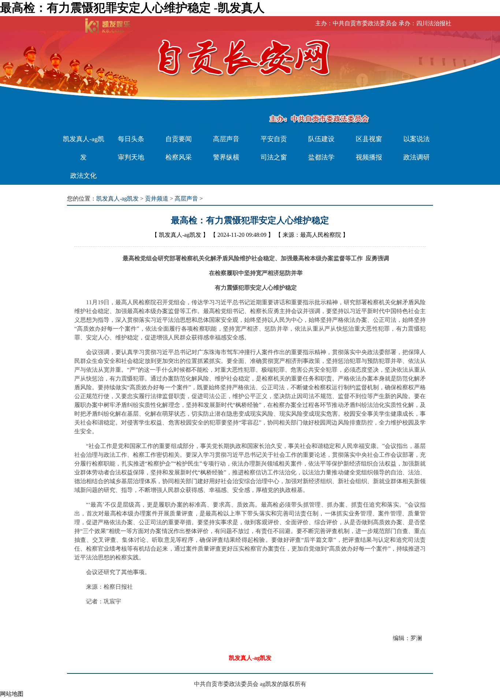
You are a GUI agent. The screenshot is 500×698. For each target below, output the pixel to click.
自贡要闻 (178, 139)
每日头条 (131, 139)
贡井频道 (156, 198)
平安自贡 (274, 139)
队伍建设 (321, 139)
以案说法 (416, 139)
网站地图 (11, 694)
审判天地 (131, 157)
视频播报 (369, 157)
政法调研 (416, 157)
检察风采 (178, 157)
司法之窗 (274, 157)
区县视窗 (369, 139)
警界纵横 (226, 157)
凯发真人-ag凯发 (83, 148)
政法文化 (83, 175)
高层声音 (226, 139)
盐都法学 (321, 157)
